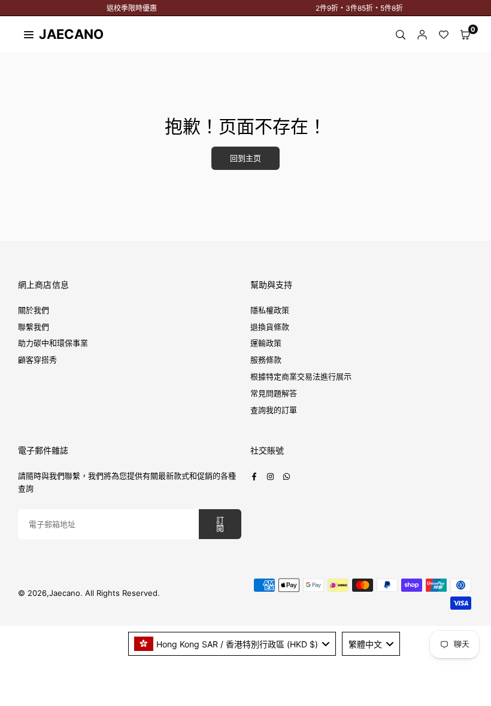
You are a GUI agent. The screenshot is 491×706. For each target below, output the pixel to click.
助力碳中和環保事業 (53, 343)
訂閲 (220, 524)
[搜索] (400, 34)
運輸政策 (265, 343)
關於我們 (33, 310)
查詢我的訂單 (273, 410)
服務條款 (265, 359)
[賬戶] (422, 34)
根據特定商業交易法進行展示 (300, 376)
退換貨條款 (269, 326)
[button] (465, 34)
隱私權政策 (269, 310)
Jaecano (60, 34)
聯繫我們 (33, 326)
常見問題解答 (273, 393)
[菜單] (29, 34)
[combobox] (232, 644)
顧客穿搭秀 (37, 359)
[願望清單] (443, 34)
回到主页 (245, 158)
